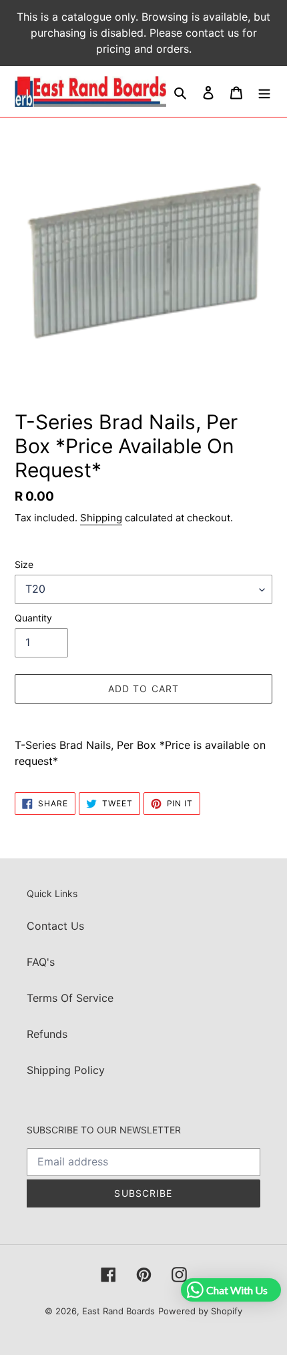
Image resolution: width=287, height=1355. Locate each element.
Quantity (33, 617)
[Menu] (264, 91)
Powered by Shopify (200, 1311)
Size (24, 564)
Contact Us (55, 925)
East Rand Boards (118, 1311)
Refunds (47, 1034)
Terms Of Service (70, 998)
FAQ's (41, 962)
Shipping (101, 517)
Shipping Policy (66, 1070)
